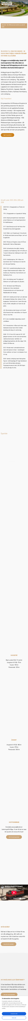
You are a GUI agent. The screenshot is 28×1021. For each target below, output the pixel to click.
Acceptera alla (14, 1013)
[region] (14, 1008)
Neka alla (14, 1017)
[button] (26, 3)
